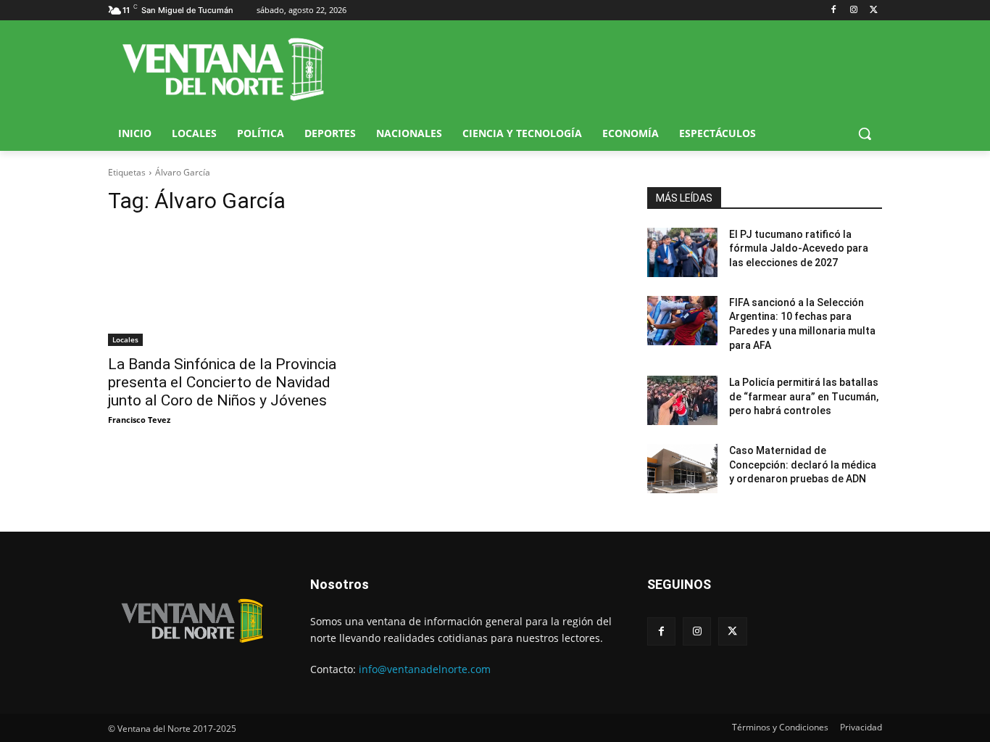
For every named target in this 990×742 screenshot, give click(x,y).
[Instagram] (853, 10)
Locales (125, 339)
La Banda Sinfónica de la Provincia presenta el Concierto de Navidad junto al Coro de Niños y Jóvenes (222, 382)
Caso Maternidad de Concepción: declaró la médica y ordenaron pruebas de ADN (802, 465)
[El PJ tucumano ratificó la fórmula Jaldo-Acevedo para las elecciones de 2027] (682, 252)
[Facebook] (833, 10)
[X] (873, 10)
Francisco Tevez (139, 419)
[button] (864, 133)
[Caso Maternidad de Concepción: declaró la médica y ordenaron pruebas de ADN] (682, 468)
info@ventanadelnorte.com (425, 669)
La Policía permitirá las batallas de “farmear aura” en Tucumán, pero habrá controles (803, 396)
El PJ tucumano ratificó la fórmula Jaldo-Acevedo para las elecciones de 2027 (798, 248)
